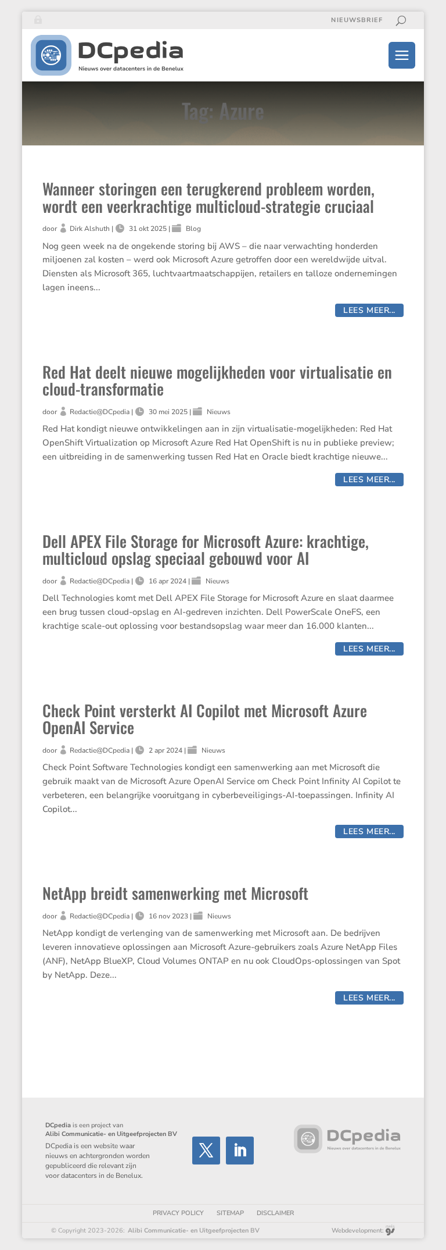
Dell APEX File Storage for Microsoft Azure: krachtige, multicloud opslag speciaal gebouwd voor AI (205, 549)
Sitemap (230, 1213)
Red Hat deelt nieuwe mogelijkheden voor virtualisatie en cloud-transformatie (217, 380)
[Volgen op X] (206, 1150)
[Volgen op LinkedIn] (240, 1150)
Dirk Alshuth (90, 228)
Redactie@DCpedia (100, 411)
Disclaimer (275, 1213)
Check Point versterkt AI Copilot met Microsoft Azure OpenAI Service (204, 719)
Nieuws (219, 411)
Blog (193, 228)
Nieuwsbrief (357, 20)
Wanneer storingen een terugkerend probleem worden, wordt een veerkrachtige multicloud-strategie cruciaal (208, 197)
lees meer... (369, 310)
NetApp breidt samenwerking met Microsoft (175, 892)
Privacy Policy (178, 1213)
